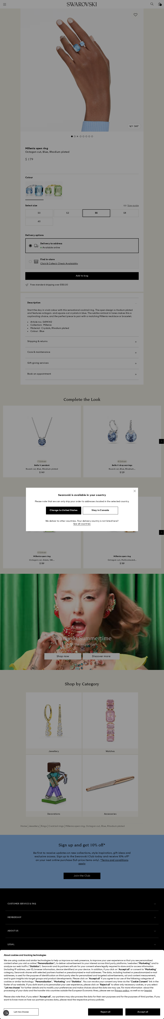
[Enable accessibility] (6, 1013)
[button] (135, 491)
